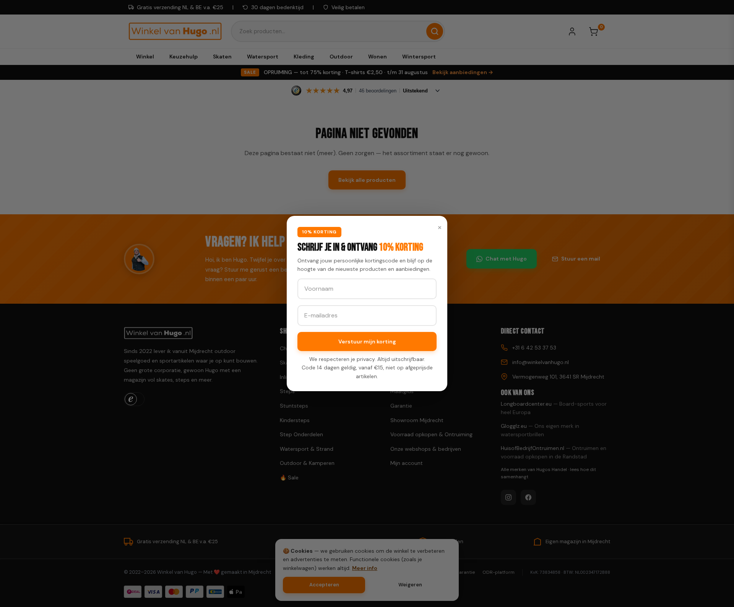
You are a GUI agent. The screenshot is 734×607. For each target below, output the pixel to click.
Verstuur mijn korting (367, 341)
